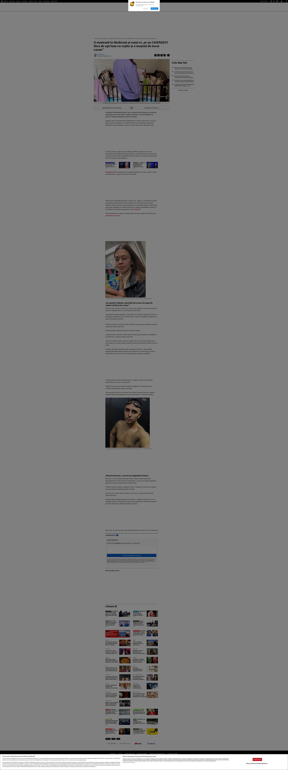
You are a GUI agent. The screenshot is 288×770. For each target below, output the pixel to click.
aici (33, 765)
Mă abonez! (154, 8)
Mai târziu (145, 8)
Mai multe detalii (82, 759)
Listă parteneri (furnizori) (129, 762)
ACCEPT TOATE (257, 759)
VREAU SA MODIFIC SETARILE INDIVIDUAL (257, 763)
